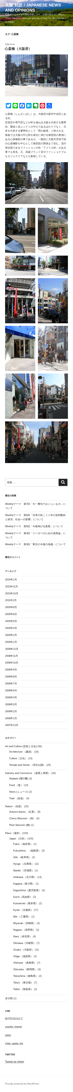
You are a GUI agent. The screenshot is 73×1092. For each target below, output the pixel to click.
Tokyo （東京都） (23, 982)
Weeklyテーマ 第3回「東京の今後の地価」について (35, 544)
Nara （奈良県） (22, 936)
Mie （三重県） (22, 916)
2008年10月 (11, 662)
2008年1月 (11, 718)
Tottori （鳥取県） (23, 989)
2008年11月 (11, 655)
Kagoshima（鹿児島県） (27, 890)
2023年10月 (11, 593)
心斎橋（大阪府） (18, 49)
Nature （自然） (14, 806)
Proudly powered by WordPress (22, 1083)
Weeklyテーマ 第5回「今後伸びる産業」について (34, 526)
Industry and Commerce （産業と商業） (28, 773)
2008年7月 (11, 683)
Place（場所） (13, 833)
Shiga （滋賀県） (23, 956)
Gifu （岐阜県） (22, 857)
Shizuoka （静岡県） (25, 969)
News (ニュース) (18, 791)
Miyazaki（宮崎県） (24, 923)
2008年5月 (11, 690)
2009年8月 (11, 607)
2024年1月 (11, 579)
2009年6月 (11, 614)
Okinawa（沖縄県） (24, 943)
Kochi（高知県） (22, 896)
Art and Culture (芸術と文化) (21, 746)
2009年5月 (11, 621)
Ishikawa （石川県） (24, 877)
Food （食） (16, 785)
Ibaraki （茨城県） (23, 870)
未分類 (9, 998)
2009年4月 (11, 628)
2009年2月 (11, 635)
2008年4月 (11, 697)
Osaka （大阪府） (23, 949)
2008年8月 (11, 676)
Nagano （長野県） (24, 929)
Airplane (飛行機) (18, 778)
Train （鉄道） (17, 798)
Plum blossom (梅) (19, 824)
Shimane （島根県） (24, 962)
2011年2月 (11, 600)
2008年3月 (11, 704)
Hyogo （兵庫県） (23, 863)
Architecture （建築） (21, 751)
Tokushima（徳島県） (25, 975)
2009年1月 (11, 641)
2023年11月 (11, 586)
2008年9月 (11, 669)
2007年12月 (11, 725)
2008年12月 (11, 648)
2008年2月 (11, 711)
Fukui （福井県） (23, 843)
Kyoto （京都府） (23, 909)
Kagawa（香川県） (24, 883)
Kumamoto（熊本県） (25, 903)
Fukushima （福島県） (27, 850)
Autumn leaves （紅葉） (23, 811)
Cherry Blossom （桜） (22, 818)
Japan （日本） (18, 838)
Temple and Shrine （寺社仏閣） (27, 764)
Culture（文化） (18, 758)
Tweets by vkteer (14, 1061)
